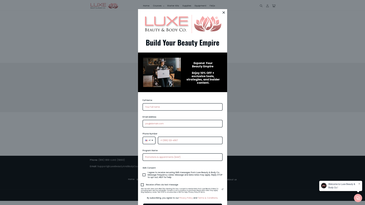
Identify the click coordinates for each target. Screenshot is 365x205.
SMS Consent (149, 167)
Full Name (147, 100)
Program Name (150, 150)
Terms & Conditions (208, 197)
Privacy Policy (186, 197)
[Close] (223, 12)
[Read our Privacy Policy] (222, 189)
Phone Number (150, 133)
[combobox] (149, 140)
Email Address (149, 116)
